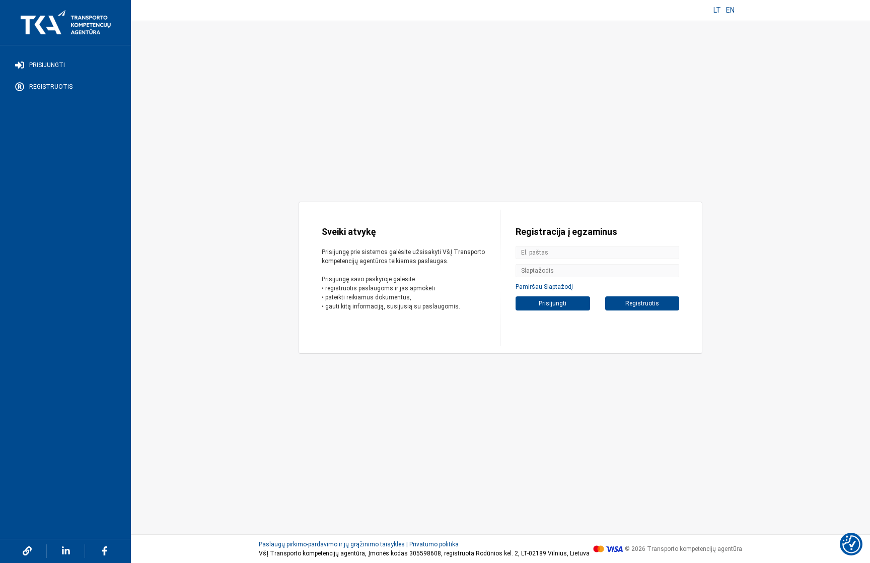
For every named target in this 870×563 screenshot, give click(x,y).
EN (730, 10)
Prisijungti (47, 65)
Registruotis (50, 86)
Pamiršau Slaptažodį (544, 286)
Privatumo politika (434, 544)
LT (717, 10)
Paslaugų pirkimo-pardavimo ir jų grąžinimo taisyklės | (333, 544)
